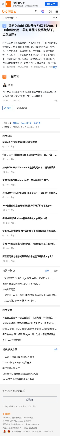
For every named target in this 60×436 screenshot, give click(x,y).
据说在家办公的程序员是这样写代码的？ (21, 283)
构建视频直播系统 (11, 368)
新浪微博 (17, 390)
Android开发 (26, 123)
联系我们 (30, 399)
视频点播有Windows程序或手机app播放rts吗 (24, 218)
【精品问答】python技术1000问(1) (19, 300)
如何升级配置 (8, 289)
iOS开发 (37, 123)
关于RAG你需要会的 (12, 339)
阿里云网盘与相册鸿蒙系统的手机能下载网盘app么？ (28, 256)
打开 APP (51, 4)
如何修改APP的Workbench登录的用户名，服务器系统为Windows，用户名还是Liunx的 (30, 167)
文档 (5, 406)
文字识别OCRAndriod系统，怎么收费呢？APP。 (26, 180)
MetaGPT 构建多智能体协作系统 (18, 379)
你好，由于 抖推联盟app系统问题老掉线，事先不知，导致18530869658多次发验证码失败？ (30, 154)
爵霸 (10, 84)
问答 (37, 127)
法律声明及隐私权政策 (12, 417)
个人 (55, 18)
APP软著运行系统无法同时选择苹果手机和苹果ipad (27, 205)
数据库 (16, 123)
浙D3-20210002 (30, 427)
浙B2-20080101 (32, 424)
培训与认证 (32, 406)
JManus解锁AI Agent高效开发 (16, 362)
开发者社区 (17, 127)
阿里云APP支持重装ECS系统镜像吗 (19, 141)
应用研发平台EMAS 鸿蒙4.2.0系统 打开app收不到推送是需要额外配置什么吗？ (30, 192)
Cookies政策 (28, 417)
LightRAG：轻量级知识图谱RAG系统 (20, 373)
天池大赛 (22, 406)
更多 (56, 349)
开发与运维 (29, 127)
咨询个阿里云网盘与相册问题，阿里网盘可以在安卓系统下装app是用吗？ (30, 243)
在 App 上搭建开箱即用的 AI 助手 (18, 356)
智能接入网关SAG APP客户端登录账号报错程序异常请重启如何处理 (30, 230)
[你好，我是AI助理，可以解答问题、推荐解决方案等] (43, 11)
